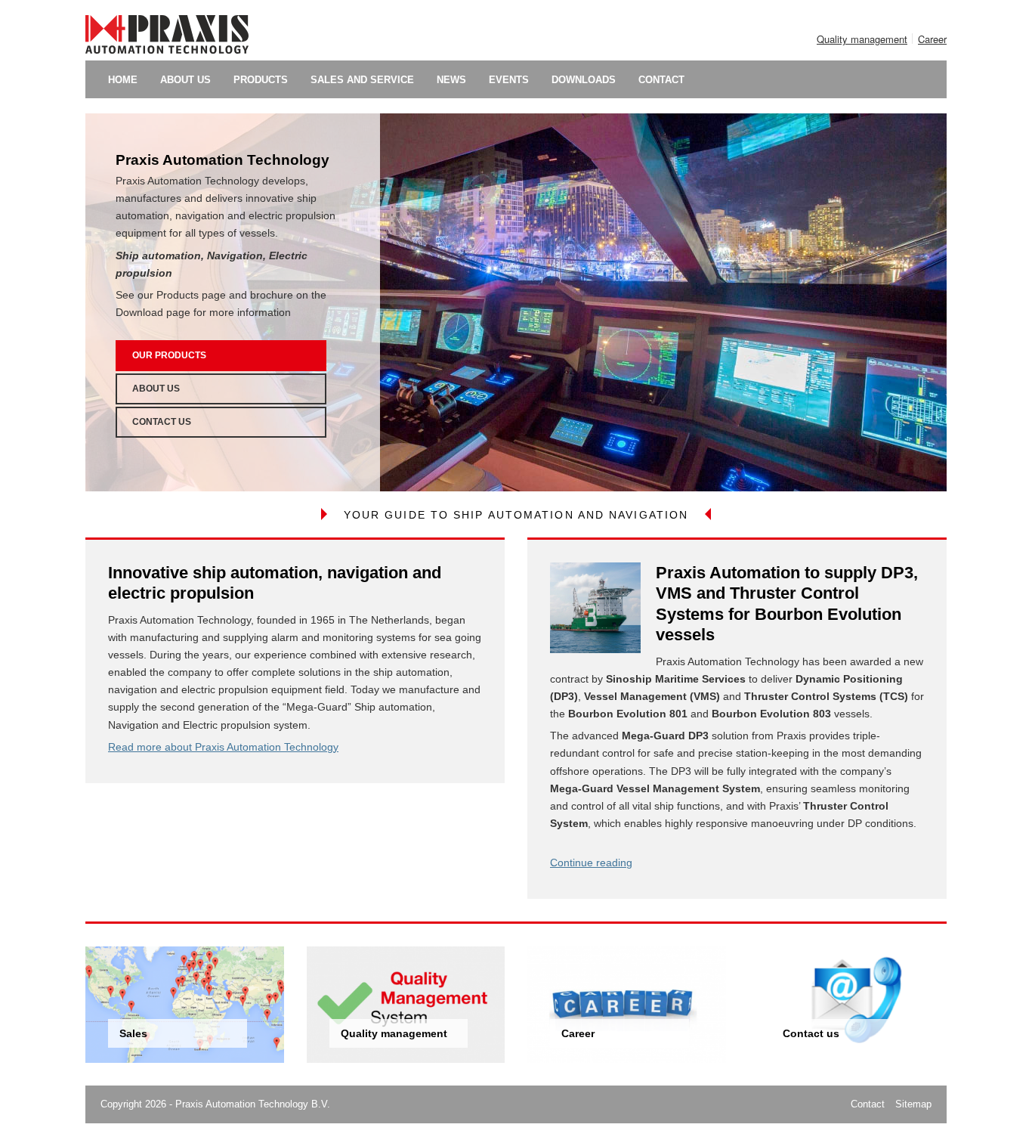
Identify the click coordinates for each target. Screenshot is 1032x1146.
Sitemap (913, 1104)
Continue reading (591, 862)
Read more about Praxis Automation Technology (223, 747)
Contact (868, 1104)
